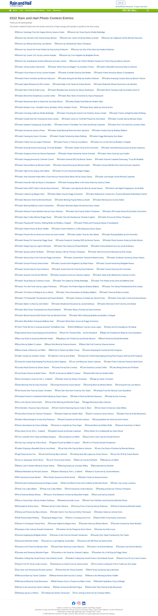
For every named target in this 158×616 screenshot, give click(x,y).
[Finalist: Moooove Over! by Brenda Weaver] (33, 200)
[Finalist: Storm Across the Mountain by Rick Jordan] (110, 252)
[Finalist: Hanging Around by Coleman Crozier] (34, 159)
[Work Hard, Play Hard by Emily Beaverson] (103, 587)
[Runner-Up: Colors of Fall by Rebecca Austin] (79, 38)
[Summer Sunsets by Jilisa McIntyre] (126, 524)
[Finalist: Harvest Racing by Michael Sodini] (71, 165)
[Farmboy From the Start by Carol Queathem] (112, 391)
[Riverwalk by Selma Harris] (27, 506)
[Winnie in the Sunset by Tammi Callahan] (32, 587)
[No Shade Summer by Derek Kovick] (59, 477)
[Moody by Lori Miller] (109, 460)
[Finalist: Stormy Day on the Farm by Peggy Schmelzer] (38, 258)
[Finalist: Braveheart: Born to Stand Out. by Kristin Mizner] (39, 102)
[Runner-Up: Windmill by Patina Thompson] (73, 44)
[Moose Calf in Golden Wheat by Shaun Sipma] (34, 466)
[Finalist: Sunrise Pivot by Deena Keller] (31, 263)
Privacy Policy (74, 610)
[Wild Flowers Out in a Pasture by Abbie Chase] (71, 581)
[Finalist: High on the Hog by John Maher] (32, 171)
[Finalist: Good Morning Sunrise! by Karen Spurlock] (123, 148)
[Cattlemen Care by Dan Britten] (61, 356)
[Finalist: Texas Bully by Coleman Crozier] (32, 281)
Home (10, 10)
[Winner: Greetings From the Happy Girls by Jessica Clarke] (39, 32)
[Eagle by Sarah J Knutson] (101, 379)
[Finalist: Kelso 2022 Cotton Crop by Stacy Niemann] (37, 188)
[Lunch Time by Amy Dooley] (58, 460)
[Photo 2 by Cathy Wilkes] (26, 489)
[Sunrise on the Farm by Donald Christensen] (69, 535)
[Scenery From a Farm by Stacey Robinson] (89, 506)
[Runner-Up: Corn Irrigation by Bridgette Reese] (79, 55)
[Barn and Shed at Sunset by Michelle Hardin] (34, 339)
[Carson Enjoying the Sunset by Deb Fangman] (102, 350)
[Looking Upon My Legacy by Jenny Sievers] (89, 454)
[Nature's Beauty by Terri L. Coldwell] (66, 472)
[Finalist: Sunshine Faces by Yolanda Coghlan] (70, 275)
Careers (59, 608)
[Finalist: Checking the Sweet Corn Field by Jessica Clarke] (81, 113)
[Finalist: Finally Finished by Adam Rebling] (68, 136)
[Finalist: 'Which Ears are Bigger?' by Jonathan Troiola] (71, 67)
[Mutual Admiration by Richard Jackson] (31, 472)
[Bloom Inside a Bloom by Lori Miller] (30, 350)
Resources (57, 10)
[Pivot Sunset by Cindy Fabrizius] (79, 489)
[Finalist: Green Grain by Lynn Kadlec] (114, 154)
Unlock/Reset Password (124, 7)
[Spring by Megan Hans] (52, 518)
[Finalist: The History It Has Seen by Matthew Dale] (112, 281)
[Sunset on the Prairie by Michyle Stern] (31, 547)
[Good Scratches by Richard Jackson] (73, 419)
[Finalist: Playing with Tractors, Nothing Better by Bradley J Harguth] (43, 223)
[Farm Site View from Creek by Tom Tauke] (73, 391)
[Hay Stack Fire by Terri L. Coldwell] (30, 431)
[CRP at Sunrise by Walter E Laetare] (65, 373)
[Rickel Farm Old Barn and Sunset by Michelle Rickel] (104, 500)
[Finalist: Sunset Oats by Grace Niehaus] (32, 269)
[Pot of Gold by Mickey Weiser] (28, 495)
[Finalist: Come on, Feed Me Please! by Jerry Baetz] (83, 119)
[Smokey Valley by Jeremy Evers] (108, 512)
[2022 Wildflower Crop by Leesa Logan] (84, 327)
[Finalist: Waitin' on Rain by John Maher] (32, 304)
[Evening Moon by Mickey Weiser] (98, 385)
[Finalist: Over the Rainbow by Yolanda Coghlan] (74, 217)
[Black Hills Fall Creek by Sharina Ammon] (97, 344)
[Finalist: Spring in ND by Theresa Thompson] (66, 252)
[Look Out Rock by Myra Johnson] (53, 454)
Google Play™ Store (94, 612)
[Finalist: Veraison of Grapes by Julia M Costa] (85, 298)
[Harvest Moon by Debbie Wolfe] (98, 425)
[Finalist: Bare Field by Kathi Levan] (30, 90)
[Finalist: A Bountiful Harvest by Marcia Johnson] (117, 67)
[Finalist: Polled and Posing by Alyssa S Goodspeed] (96, 223)
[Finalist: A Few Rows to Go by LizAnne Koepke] (35, 73)
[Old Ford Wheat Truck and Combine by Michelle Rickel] (84, 483)
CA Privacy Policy (87, 610)
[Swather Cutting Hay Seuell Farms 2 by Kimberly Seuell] (89, 558)
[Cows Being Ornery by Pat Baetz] (124, 367)
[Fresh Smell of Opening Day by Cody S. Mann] (71, 408)
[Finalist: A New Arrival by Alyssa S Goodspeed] (114, 73)
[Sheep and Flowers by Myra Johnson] (31, 512)
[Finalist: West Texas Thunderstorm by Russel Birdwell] (38, 310)
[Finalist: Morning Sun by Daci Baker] (108, 200)
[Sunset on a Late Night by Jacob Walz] (57, 541)
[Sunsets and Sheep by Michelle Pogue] (32, 552)
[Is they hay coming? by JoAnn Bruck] (30, 443)
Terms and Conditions (101, 610)
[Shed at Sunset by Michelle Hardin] (126, 506)
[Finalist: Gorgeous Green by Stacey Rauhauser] (35, 154)
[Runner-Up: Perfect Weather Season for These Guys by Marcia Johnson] (99, 61)
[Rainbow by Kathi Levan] (68, 500)
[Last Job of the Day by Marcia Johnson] (75, 448)
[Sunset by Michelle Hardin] (26, 541)
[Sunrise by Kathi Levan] (104, 529)
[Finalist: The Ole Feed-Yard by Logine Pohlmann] (36, 287)
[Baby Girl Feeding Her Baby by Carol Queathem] (120, 333)
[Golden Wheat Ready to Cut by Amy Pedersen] (35, 419)
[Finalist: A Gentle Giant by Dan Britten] (74, 73)
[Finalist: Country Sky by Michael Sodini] (125, 119)
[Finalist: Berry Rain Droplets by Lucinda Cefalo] (35, 96)
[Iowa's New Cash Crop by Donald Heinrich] (101, 437)
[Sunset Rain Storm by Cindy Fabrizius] (67, 547)
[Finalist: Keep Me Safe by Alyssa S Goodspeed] (35, 182)
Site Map (92, 608)
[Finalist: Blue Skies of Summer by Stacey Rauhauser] (80, 96)
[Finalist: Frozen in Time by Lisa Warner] (71, 142)
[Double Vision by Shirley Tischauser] (71, 379)
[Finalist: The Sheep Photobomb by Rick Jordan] (122, 287)
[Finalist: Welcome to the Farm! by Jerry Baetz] (116, 304)
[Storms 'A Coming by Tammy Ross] (30, 524)
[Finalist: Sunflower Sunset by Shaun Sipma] (125, 258)
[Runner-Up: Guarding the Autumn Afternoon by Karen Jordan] (40, 61)
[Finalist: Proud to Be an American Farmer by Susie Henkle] (39, 235)
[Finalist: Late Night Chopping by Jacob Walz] (125, 188)
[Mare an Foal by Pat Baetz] (85, 460)
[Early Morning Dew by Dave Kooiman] (31, 385)
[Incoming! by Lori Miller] (69, 437)
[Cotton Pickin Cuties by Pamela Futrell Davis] (123, 362)
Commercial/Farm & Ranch (35, 10)
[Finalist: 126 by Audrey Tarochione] (30, 67)
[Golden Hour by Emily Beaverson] (131, 414)
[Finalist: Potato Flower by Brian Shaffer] (32, 229)
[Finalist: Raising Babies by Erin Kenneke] (120, 235)
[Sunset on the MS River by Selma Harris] (94, 541)
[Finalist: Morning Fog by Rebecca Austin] (72, 200)
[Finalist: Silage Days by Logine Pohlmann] (33, 246)
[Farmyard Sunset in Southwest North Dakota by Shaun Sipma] (41, 396)
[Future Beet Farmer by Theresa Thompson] (33, 414)
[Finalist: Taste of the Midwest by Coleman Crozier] (114, 275)
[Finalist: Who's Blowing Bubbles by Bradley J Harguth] (92, 315)
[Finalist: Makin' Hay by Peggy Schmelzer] (65, 194)
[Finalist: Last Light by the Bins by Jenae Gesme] (82, 188)
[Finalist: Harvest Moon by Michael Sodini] (32, 165)
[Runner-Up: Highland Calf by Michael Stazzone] (122, 38)
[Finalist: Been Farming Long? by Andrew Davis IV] (118, 90)
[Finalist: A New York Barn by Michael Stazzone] (35, 78)
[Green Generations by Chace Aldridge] (31, 425)
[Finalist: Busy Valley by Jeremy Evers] (96, 107)
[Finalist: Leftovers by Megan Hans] (30, 194)
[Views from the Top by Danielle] (69, 570)
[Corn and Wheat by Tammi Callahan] (85, 362)
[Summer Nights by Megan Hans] (62, 524)
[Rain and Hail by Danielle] (103, 495)
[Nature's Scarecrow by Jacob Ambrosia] (102, 472)
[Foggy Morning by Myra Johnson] (96, 402)
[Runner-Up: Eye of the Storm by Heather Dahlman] (92, 50)
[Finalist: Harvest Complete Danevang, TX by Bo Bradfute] (119, 159)
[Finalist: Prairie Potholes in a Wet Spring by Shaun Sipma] (76, 229)
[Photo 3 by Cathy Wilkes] (51, 489)
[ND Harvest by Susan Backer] (28, 477)
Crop (21, 10)
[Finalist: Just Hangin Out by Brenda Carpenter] (115, 177)
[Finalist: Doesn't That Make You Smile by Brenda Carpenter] (79, 125)
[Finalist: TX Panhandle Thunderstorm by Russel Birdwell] (39, 298)
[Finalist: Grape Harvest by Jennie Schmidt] (76, 154)
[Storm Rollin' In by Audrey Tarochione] (109, 518)
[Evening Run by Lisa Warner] (128, 385)
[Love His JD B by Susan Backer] (125, 454)
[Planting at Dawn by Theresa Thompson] (113, 489)
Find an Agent (76, 608)
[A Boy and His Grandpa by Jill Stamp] (120, 327)
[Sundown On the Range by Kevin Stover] (73, 529)
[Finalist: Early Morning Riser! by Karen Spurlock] (68, 130)
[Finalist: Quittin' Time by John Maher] (83, 235)
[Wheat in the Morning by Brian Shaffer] (101, 576)
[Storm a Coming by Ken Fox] (77, 518)
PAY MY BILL (129, 10)
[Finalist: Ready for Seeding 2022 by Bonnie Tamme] (78, 240)
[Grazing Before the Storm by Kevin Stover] (110, 419)
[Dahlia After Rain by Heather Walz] (98, 373)
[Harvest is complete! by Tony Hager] (66, 425)
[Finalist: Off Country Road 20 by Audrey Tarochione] (124, 211)
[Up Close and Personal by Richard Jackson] (34, 570)
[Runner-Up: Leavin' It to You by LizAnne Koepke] (35, 55)
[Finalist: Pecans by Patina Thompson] (114, 217)
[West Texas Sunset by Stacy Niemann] (102, 570)
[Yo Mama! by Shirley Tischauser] (55, 593)
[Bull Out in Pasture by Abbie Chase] (64, 350)
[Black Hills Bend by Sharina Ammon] (60, 344)
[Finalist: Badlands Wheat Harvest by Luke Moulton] (115, 84)
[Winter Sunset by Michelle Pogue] (67, 587)
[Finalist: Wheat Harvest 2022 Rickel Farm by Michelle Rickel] (40, 315)
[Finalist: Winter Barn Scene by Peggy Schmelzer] (77, 321)
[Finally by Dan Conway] (115, 396)
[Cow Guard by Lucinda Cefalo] (93, 367)
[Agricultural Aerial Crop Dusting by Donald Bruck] (36, 333)
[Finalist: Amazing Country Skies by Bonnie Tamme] (123, 78)
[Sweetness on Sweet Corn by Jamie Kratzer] (69, 564)
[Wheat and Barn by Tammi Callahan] (30, 576)
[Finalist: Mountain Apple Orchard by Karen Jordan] (78, 206)
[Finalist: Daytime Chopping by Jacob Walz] (33, 125)
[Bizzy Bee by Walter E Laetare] (28, 344)
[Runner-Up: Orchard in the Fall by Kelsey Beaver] (36, 38)
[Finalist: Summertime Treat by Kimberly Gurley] (84, 258)
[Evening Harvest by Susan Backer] (66, 385)
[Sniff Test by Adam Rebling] (27, 518)
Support (98, 608)
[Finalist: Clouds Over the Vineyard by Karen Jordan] (37, 119)
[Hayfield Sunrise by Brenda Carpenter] (64, 431)
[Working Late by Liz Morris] (26, 593)
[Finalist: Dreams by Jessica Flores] (30, 130)
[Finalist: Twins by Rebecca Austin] (114, 292)
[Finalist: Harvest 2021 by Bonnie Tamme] (74, 159)
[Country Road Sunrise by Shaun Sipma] (32, 367)
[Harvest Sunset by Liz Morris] (128, 425)
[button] (120, 3)
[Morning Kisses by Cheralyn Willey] (72, 466)
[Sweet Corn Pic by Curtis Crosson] (131, 558)
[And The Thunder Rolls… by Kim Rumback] (78, 333)
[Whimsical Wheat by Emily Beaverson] (31, 581)
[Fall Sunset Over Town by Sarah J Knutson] (33, 391)
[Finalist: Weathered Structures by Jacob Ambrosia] (73, 304)
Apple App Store (80, 612)
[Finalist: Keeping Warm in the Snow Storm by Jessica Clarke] (84, 182)
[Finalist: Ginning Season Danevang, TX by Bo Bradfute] (38, 148)
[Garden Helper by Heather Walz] (69, 414)
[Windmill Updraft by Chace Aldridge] (109, 581)
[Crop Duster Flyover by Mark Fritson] (30, 373)
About (15, 10)
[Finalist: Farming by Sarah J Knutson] (31, 136)
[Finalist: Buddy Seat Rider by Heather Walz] (84, 102)
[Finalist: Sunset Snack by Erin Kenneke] (114, 269)
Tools (49, 10)
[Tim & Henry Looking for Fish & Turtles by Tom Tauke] (113, 564)
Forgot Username (140, 7)
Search (147, 10)
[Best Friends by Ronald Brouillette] (113, 339)
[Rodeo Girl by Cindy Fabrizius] (55, 506)
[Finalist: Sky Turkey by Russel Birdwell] (71, 246)
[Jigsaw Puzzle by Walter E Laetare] (64, 443)
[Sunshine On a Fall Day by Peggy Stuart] (109, 552)
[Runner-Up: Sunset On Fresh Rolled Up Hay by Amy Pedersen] (41, 50)
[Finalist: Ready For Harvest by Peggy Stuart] (34, 240)
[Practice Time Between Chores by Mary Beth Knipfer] (66, 495)
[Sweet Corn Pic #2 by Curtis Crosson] (31, 564)
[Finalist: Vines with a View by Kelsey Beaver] (127, 298)
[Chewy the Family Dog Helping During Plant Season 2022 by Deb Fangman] (110, 356)
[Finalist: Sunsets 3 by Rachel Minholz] (31, 275)
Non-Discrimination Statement (58, 610)
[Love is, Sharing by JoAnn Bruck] (29, 460)
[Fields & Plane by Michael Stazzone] (86, 396)
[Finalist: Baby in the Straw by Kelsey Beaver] (72, 84)
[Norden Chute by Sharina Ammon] (93, 477)
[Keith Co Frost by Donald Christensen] (99, 443)
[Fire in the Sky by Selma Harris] (28, 402)
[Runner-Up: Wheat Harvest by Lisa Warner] (33, 44)
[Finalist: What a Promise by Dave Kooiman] (82, 310)
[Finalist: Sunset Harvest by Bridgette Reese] (115, 263)
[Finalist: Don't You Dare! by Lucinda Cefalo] (126, 125)
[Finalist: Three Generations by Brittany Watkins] (76, 292)
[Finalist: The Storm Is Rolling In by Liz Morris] (34, 292)
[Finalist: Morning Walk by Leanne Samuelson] (34, 206)
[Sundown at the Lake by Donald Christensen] (34, 529)
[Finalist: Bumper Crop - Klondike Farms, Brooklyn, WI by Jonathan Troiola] (46, 107)
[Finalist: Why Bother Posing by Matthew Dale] (34, 321)
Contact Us (67, 608)
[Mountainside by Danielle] (102, 466)
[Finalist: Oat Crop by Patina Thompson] (83, 211)
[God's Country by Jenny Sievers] (100, 414)
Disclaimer (38, 610)
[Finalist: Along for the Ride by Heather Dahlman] (78, 78)
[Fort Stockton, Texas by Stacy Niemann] (32, 408)
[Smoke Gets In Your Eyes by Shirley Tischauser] (70, 512)
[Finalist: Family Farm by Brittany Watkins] (109, 130)
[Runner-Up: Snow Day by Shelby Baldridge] (86, 32)
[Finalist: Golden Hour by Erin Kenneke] (81, 148)
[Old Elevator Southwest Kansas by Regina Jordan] (36, 483)
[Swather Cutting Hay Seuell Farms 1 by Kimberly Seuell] (39, 558)
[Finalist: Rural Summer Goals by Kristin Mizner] (123, 240)
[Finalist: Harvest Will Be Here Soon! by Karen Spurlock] (116, 165)
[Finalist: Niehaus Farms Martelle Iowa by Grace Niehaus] (39, 211)
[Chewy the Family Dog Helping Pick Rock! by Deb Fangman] (40, 362)
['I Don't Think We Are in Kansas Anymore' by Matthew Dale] (40, 327)
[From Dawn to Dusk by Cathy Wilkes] (110, 408)
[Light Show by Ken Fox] (25, 454)
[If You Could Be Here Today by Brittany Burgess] (35, 437)
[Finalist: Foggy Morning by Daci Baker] (106, 136)
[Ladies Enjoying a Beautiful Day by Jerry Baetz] (35, 448)
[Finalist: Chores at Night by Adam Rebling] (127, 113)
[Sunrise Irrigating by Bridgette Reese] (31, 535)
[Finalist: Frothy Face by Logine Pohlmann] (33, 142)
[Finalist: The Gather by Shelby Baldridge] (70, 281)
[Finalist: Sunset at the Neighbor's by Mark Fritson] (72, 263)
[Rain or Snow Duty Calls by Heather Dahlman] (34, 500)
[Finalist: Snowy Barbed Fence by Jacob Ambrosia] (112, 246)
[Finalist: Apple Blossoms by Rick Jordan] (32, 84)
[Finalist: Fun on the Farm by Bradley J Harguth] (111, 142)
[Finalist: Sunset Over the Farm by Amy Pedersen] (73, 269)
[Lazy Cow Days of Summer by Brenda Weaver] (115, 448)
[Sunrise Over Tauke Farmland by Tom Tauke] (110, 535)
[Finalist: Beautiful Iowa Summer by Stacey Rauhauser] (71, 90)
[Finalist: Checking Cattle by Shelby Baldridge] (34, 113)
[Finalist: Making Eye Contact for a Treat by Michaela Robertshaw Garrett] (116, 194)
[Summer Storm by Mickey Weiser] (93, 524)
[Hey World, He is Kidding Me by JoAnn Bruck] (103, 431)
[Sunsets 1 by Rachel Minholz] (100, 547)
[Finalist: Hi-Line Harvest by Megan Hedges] (71, 171)
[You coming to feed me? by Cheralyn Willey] (91, 593)
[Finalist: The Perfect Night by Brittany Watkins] (79, 287)
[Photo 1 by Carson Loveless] (123, 483)
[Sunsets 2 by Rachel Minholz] (129, 547)
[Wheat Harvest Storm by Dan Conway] (65, 576)
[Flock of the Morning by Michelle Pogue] (62, 402)
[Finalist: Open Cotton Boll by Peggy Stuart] (33, 217)
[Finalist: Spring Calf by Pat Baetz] (29, 252)
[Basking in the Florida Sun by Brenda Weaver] (75, 339)
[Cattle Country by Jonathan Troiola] (30, 356)
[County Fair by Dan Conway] (64, 367)
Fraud (45, 610)
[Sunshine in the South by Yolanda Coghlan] (70, 552)
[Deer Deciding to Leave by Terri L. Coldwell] (33, 379)
